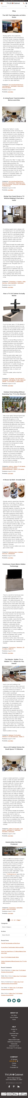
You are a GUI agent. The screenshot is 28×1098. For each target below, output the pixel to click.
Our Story (14, 1015)
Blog (14, 1037)
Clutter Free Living (20, 182)
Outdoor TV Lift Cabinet (19, 466)
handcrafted (20, 907)
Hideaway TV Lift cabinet (15, 735)
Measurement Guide (14, 1039)
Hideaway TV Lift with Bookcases (10, 736)
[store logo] (13, 3)
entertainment (11, 553)
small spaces (21, 283)
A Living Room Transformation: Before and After (12, 947)
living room (5, 182)
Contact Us (14, 1029)
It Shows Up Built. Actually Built (14, 480)
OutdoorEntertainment (7, 469)
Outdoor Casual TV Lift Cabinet (9, 467)
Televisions (19, 647)
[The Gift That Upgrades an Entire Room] (14, 26)
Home (14, 1019)
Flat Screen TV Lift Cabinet (14, 1048)
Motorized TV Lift (14, 1046)
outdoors (11, 466)
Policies (14, 1063)
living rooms (20, 86)
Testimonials (14, 1043)
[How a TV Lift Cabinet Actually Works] (14, 309)
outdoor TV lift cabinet (18, 469)
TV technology (12, 281)
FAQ (14, 1031)
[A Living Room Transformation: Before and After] (14, 114)
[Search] (25, 6)
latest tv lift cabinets (11, 909)
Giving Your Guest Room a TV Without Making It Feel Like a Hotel (14, 198)
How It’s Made (14, 1017)
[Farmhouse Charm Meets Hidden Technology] (14, 580)
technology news (13, 552)
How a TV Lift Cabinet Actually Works (10, 957)
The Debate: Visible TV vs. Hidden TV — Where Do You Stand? (14, 661)
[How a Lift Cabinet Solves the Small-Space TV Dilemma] (14, 763)
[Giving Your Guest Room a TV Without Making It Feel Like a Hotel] (14, 214)
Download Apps (14, 1033)
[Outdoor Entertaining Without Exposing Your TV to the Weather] (14, 404)
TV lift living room (6, 185)
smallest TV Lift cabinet (14, 828)
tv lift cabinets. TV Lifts (14, 380)
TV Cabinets (12, 378)
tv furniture (19, 281)
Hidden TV (10, 648)
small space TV (10, 830)
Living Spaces (11, 182)
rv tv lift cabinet (11, 381)
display (4, 909)
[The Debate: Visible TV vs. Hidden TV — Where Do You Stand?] (14, 674)
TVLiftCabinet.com (11, 874)
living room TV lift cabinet (19, 184)
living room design (6, 87)
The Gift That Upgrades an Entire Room (10, 943)
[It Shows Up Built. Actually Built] (14, 490)
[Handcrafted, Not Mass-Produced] (14, 851)
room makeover (6, 86)
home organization (12, 283)
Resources (14, 1035)
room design (14, 86)
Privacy (14, 1065)
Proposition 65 (14, 1067)
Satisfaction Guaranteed (14, 1041)
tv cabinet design (19, 381)
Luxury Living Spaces (7, 184)
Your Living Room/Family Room (16, 84)
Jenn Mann (10, 91)
